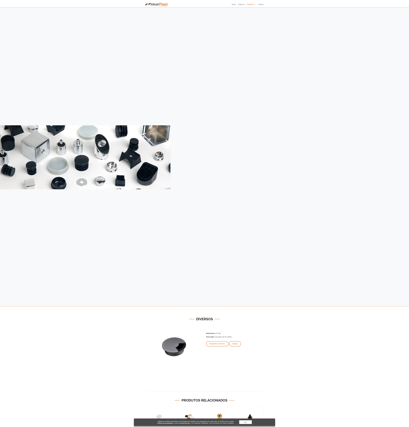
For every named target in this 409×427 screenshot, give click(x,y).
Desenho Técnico (217, 344)
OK (245, 422)
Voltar (235, 344)
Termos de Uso (185, 423)
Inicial (233, 4)
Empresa (241, 4)
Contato (261, 4)
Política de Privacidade (165, 423)
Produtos (250, 4)
